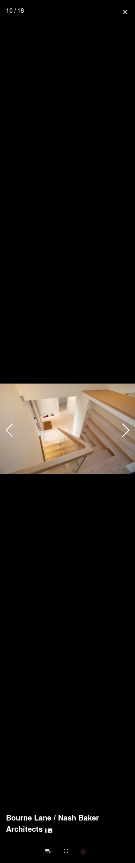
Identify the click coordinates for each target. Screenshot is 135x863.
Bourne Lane (28, 817)
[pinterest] (83, 851)
